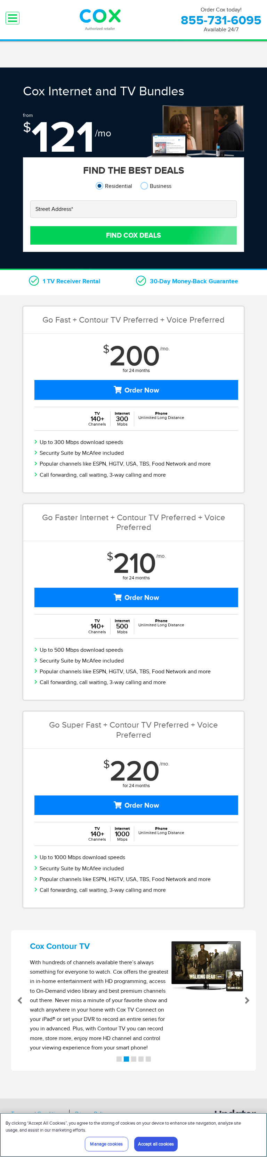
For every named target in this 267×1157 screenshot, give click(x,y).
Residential (118, 186)
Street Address (54, 209)
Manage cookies (106, 1144)
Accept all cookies (156, 1144)
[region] (133, 1135)
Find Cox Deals (133, 235)
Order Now (141, 390)
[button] (23, 1000)
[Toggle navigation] (12, 18)
